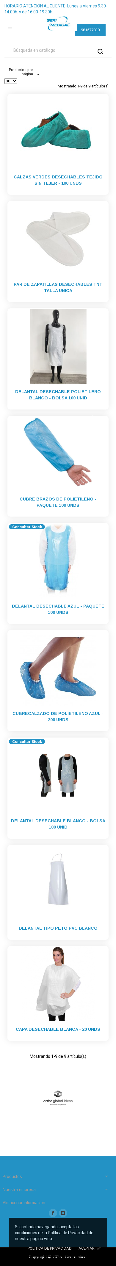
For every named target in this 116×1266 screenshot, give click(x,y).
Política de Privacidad (50, 1248)
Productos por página (21, 72)
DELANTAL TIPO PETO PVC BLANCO (58, 928)
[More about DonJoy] (58, 1098)
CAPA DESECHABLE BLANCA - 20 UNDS (58, 1029)
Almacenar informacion (24, 1202)
